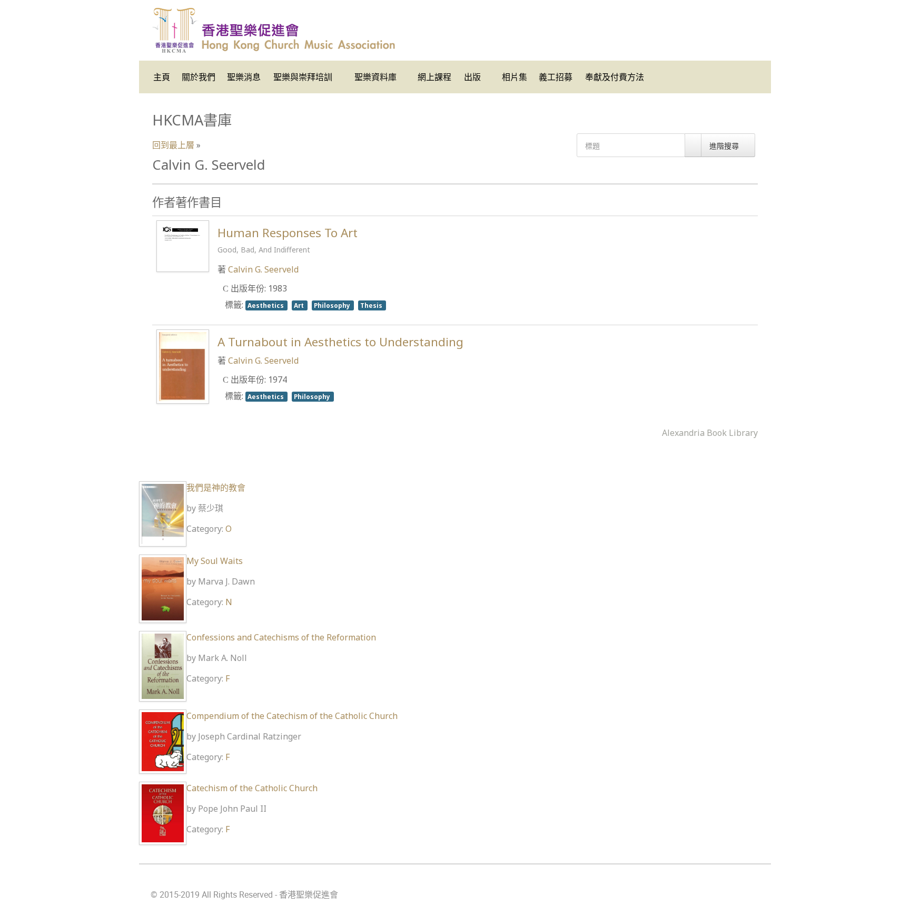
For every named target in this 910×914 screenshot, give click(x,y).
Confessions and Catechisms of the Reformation (281, 637)
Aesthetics (266, 305)
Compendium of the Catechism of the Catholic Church (292, 716)
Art (299, 305)
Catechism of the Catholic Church (252, 788)
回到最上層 (173, 145)
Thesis (372, 305)
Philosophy (333, 305)
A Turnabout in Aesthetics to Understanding (340, 342)
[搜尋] (693, 145)
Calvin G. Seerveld (263, 269)
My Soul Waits (214, 561)
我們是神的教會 (215, 487)
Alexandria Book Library (710, 433)
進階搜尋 (725, 146)
